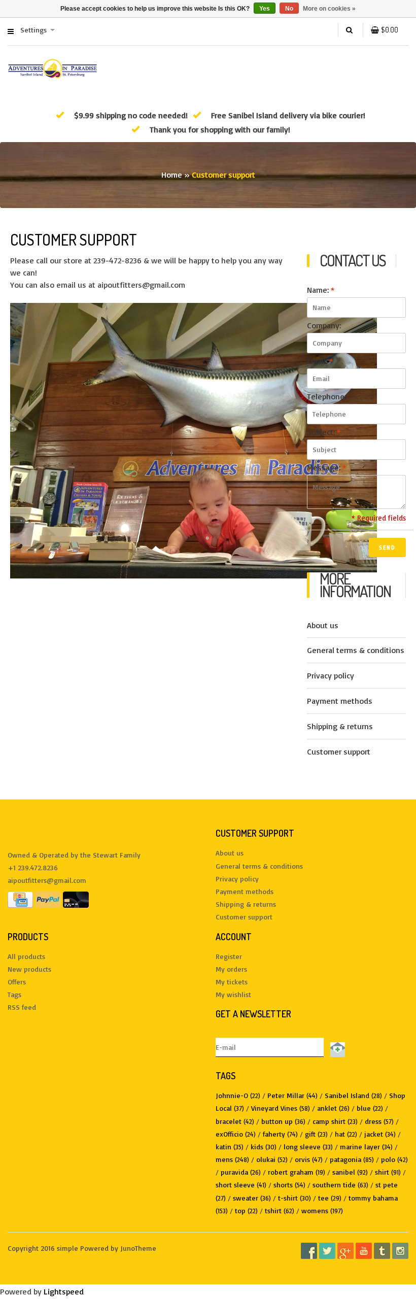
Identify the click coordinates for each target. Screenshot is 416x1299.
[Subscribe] (336, 1047)
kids (263, 1146)
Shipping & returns (340, 726)
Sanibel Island (353, 1095)
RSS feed (22, 1007)
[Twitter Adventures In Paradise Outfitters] (327, 1251)
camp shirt (335, 1121)
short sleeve (241, 1184)
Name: (320, 290)
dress (379, 1121)
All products (26, 956)
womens (322, 1210)
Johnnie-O (238, 1095)
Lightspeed (64, 1291)
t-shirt (294, 1197)
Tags (14, 994)
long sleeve (308, 1146)
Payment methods (339, 701)
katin (230, 1146)
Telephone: (326, 396)
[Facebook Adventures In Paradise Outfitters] (309, 1251)
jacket (380, 1134)
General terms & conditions (355, 650)
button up (283, 1121)
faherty (280, 1134)
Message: (326, 467)
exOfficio (236, 1134)
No (289, 8)
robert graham (296, 1172)
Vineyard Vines (280, 1108)
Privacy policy (330, 675)
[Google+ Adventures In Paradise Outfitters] (345, 1251)
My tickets (232, 981)
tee (329, 1197)
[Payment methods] (20, 899)
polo (394, 1159)
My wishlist (233, 994)
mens (232, 1159)
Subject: (323, 432)
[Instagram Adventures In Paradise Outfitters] (400, 1251)
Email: (320, 361)
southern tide (340, 1184)
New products (29, 969)
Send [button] (387, 547)
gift (316, 1134)
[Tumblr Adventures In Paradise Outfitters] (382, 1251)
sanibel (350, 1172)
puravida (241, 1172)
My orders (231, 969)
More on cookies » (329, 8)
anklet (333, 1108)
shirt (388, 1172)
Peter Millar (292, 1095)
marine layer (366, 1146)
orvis (309, 1159)
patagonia (352, 1159)
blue (370, 1108)
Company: (324, 325)
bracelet (235, 1121)
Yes (264, 8)
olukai (272, 1159)
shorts (289, 1184)
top (246, 1210)
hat (346, 1134)
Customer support (338, 751)
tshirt (279, 1210)
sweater (252, 1197)
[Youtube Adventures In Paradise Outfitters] (364, 1251)
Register (229, 956)
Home (171, 174)
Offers (17, 981)
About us (322, 625)
